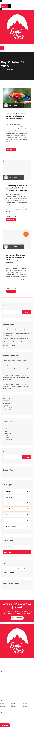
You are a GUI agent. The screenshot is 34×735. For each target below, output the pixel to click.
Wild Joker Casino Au (9, 345)
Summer (7, 435)
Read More (10, 149)
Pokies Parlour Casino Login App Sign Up (14, 330)
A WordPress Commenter (10, 361)
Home (2, 69)
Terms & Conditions (6, 694)
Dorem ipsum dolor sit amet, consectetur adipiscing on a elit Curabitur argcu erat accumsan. (16, 368)
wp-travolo (5, 366)
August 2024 (6, 406)
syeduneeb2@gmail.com (15, 105)
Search (6, 306)
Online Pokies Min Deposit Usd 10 (12, 342)
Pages (2, 681)
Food (6, 431)
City (25, 569)
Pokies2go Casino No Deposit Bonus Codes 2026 (17, 339)
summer (12, 572)
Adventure (8, 427)
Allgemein (8, 429)
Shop (2, 684)
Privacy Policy (5, 691)
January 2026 (6, 404)
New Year (8, 433)
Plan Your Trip (17, 618)
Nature (5, 572)
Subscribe (7, 552)
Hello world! (22, 361)
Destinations (4, 677)
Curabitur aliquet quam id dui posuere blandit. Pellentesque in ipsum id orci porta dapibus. (16, 188)
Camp (19, 569)
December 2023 (7, 408)
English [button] (4, 6)
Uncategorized (9, 440)
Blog (2, 687)
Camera (13, 569)
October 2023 (7, 410)
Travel (7, 437)
